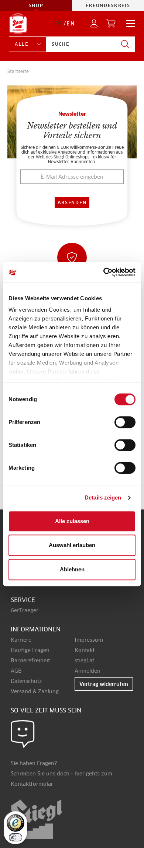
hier (80, 773)
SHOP (36, 5)
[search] (125, 44)
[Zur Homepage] (18, 23)
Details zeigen (103, 497)
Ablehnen (72, 569)
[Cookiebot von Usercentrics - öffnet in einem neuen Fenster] (104, 272)
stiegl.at (84, 660)
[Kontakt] (23, 733)
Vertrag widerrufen (103, 684)
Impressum (89, 640)
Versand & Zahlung (35, 691)
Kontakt (85, 650)
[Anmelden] (94, 24)
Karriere (21, 640)
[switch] (125, 422)
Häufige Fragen (30, 650)
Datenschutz (26, 681)
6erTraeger (24, 610)
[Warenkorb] (111, 24)
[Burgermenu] (128, 23)
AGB (16, 670)
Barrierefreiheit (30, 660)
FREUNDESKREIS (108, 5)
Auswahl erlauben (72, 545)
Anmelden (87, 670)
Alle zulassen (72, 521)
